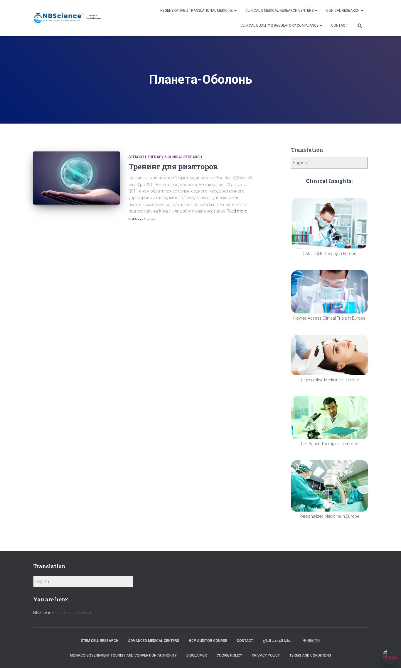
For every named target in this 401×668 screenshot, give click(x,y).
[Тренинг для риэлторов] (76, 178)
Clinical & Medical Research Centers (279, 11)
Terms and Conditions (310, 655)
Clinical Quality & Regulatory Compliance (279, 25)
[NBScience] (68, 18)
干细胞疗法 (312, 641)
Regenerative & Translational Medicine (197, 11)
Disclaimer (196, 655)
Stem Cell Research (99, 641)
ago (149, 219)
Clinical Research (343, 11)
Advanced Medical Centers (153, 641)
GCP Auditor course (208, 641)
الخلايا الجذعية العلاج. (278, 641)
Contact (339, 25)
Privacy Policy (266, 655)
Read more (237, 211)
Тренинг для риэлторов (173, 166)
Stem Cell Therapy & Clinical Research (165, 157)
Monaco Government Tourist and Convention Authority (123, 655)
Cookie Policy (229, 655)
